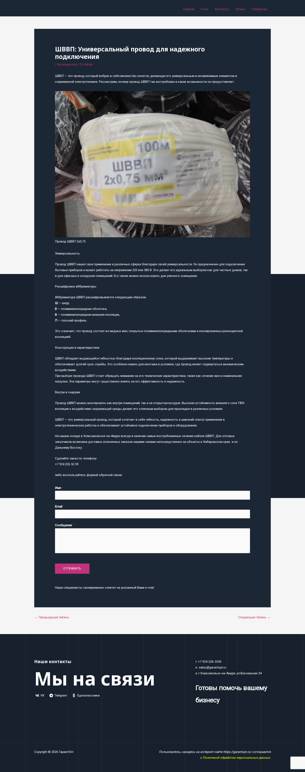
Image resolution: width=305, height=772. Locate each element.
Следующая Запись (254, 617)
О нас (205, 9)
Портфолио (259, 9)
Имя (59, 488)
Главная (188, 9)
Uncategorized (67, 64)
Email (60, 506)
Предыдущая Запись (52, 617)
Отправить (72, 568)
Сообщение (64, 525)
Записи (240, 9)
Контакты (222, 9)
